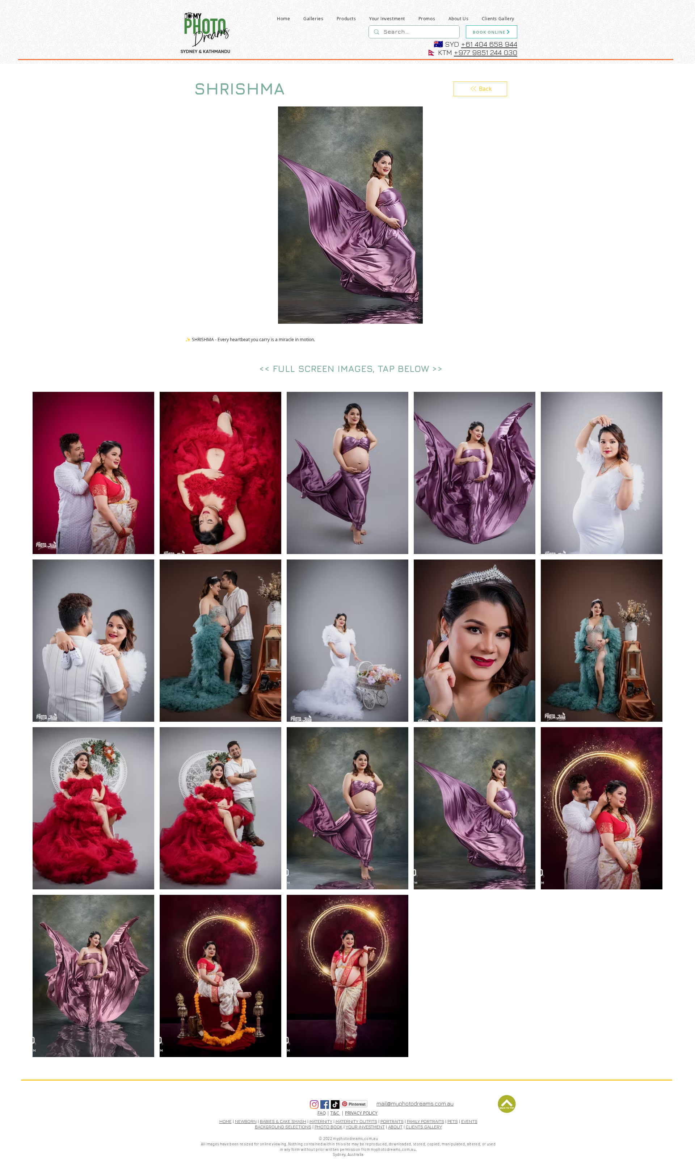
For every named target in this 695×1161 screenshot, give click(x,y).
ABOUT (395, 1126)
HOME (225, 1121)
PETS (452, 1121)
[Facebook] (324, 1104)
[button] (313, 18)
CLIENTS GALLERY (424, 1126)
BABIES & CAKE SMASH (283, 1121)
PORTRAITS (392, 1121)
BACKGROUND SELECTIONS (283, 1126)
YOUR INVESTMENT (365, 1126)
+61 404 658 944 (489, 44)
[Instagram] (314, 1104)
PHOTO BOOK (328, 1126)
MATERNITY (320, 1121)
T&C (335, 1113)
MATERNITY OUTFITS (356, 1121)
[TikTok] (335, 1104)
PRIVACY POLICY (361, 1113)
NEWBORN (246, 1121)
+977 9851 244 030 (485, 52)
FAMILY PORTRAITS (425, 1121)
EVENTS (469, 1121)
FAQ (321, 1113)
